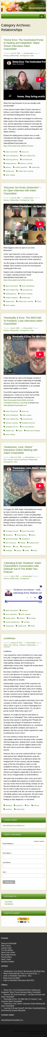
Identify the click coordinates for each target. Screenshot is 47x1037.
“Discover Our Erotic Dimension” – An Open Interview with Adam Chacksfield (22, 190)
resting (18, 550)
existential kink (27, 159)
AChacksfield (28, 53)
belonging (9, 805)
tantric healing (10, 175)
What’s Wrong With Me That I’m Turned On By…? (21, 973)
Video (35, 550)
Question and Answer (21, 459)
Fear (5, 459)
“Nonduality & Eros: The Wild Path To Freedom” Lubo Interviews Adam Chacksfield (23, 320)
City (5, 872)
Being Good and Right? (11, 978)
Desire (33, 535)
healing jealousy (11, 163)
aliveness (25, 610)
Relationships (14, 55)
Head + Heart (6, 959)
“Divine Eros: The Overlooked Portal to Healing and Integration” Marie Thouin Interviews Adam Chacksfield (23, 44)
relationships (20, 809)
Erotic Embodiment (12, 156)
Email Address (8, 844)
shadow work (10, 171)
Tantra (39, 301)
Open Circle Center (8, 952)
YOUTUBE (8, 902)
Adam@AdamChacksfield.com (15, 405)
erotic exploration (11, 614)
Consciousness (22, 535)
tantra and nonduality (33, 430)
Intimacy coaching (26, 163)
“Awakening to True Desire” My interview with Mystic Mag (23, 971)
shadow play (35, 167)
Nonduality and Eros (28, 423)
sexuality (27, 622)
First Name (7, 853)
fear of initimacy (11, 543)
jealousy (8, 167)
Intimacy (6, 55)
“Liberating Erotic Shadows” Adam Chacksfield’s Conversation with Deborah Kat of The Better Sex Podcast (22, 567)
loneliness (9, 809)
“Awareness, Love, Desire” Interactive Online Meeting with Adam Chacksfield (20, 450)
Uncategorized (24, 55)
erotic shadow (26, 415)
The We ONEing (7, 950)
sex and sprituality (28, 427)
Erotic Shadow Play (28, 156)
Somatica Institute (7, 961)
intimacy (8, 546)
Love (16, 546)
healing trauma (34, 543)
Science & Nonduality (8, 943)
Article (6, 645)
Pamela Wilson (6, 957)
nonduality (9, 550)
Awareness (9, 535)
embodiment (26, 539)
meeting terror (26, 546)
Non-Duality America (8, 955)
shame (27, 550)
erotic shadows (26, 614)
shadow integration (21, 167)
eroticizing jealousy (12, 159)
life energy (32, 618)
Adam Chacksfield (12, 152)
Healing (22, 543)
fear (28, 805)
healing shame (10, 618)
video (32, 55)
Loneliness (9, 638)
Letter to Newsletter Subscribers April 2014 (18, 980)
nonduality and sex (12, 427)
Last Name (6, 862)
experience (19, 805)
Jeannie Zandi (6, 948)
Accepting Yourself (12, 531)
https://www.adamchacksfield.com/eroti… (19, 146)
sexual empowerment (13, 622)
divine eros (25, 152)
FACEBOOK (8, 904)
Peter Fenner (6, 945)
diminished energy (12, 539)
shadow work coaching (25, 171)
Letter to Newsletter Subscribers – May (17, 976)
